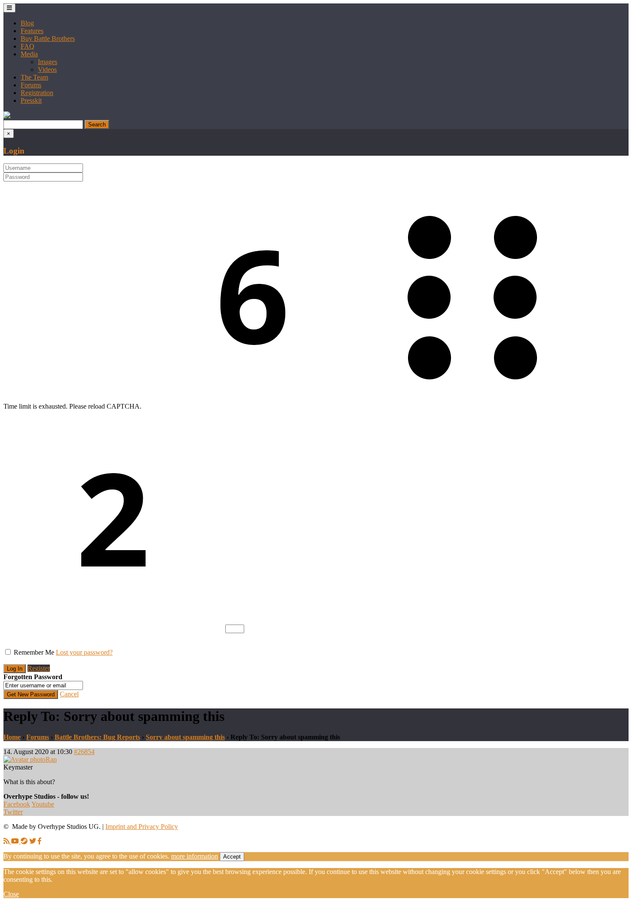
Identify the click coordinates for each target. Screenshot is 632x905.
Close (11, 894)
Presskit (31, 100)
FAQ (27, 46)
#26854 (84, 751)
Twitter (13, 812)
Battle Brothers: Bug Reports (97, 737)
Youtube (42, 804)
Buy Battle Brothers (48, 38)
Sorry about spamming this (185, 737)
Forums (31, 85)
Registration (37, 92)
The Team (34, 77)
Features (32, 30)
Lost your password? (84, 652)
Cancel (69, 694)
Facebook (16, 804)
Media (29, 54)
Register (39, 668)
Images (47, 61)
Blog (27, 23)
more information (194, 856)
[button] (6, 116)
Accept (232, 856)
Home (12, 737)
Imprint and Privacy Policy (141, 826)
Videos (47, 69)
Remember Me (34, 652)
